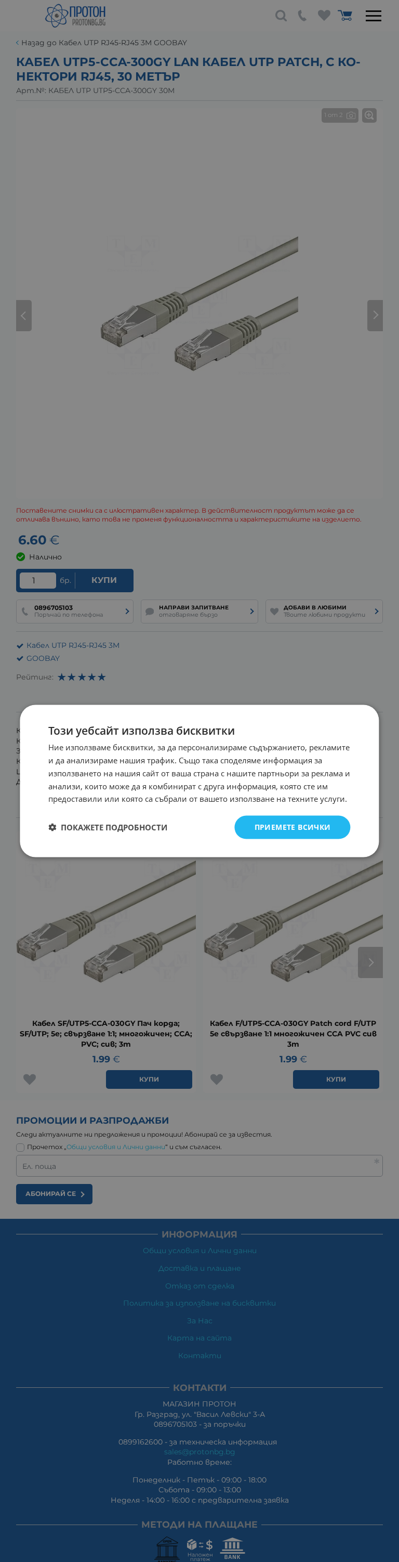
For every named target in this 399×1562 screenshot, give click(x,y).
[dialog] (199, 781)
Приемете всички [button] (293, 827)
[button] (107, 827)
